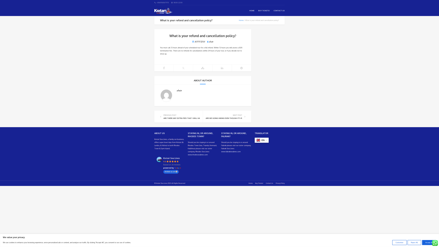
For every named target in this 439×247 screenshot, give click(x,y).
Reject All (414, 242)
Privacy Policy (280, 183)
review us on (170, 171)
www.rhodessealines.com (198, 155)
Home (251, 10)
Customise (399, 242)
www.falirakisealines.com (231, 151)
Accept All (429, 242)
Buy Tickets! (264, 10)
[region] (219, 240)
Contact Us (279, 10)
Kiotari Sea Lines (171, 158)
